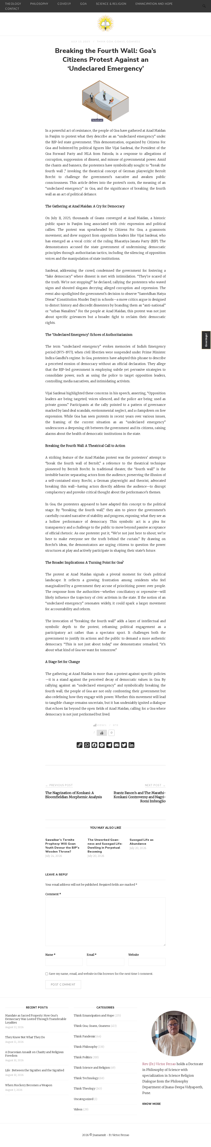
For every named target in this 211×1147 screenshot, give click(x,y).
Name (50, 955)
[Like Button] (102, 733)
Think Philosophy (85, 1047)
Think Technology (86, 1078)
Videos (78, 1109)
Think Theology (84, 1088)
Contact (12, 8)
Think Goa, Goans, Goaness (118, 41)
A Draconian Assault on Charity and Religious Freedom (34, 1053)
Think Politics (83, 1057)
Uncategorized (83, 1099)
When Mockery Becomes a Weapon (28, 1085)
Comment (53, 894)
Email (91, 955)
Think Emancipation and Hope (94, 1015)
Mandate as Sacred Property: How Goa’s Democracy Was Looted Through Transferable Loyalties (35, 1019)
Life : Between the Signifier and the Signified (34, 1070)
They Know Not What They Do (25, 1037)
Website (133, 955)
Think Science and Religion (92, 1067)
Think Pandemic (85, 1036)
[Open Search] (204, 6)
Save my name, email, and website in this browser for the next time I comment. (101, 974)
